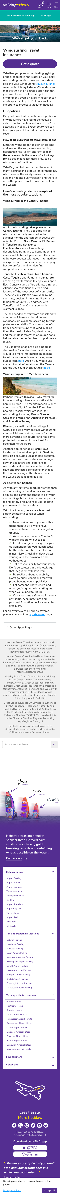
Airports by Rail (13, 908)
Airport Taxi (12, 917)
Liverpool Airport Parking (18, 970)
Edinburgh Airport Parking (19, 983)
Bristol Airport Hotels (16, 1040)
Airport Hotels (13, 882)
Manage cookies (12, 1190)
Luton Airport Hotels (16, 1014)
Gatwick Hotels (13, 1001)
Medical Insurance (15, 895)
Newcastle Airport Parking (19, 987)
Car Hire (10, 900)
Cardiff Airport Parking (17, 965)
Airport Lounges (14, 887)
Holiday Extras (15, 3)
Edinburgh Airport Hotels (18, 1044)
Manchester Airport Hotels (19, 1018)
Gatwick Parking (14, 939)
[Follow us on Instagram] (26, 1125)
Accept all (49, 1190)
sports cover (37, 614)
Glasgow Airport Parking (18, 974)
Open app (46, 15)
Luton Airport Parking (16, 952)
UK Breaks (11, 926)
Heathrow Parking (15, 944)
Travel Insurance (14, 891)
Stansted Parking (14, 948)
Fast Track (11, 921)
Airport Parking (13, 878)
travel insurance (45, 84)
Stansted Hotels (14, 1010)
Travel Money (12, 913)
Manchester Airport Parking (19, 957)
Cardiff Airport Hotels (16, 1027)
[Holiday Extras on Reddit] (45, 1125)
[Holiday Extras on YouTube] (39, 1125)
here (21, 361)
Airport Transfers (14, 904)
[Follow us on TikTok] (33, 1125)
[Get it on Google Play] (30, 1154)
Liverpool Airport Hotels (18, 1031)
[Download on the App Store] (30, 1147)
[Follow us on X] (20, 1125)
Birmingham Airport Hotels (19, 1023)
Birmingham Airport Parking (19, 961)
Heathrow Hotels (14, 1005)
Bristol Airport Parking (17, 978)
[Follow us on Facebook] (14, 1125)
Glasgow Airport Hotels (18, 1036)
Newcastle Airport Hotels (18, 1049)
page (46, 368)
